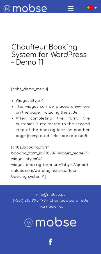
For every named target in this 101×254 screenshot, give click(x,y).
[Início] (25, 9)
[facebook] (50, 241)
